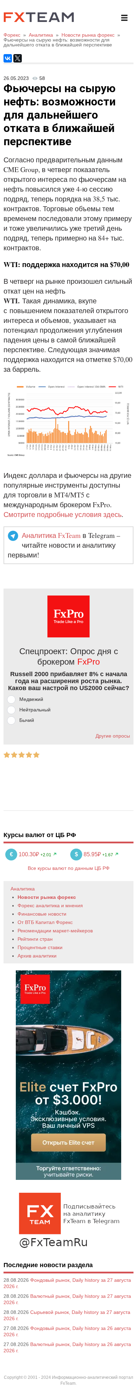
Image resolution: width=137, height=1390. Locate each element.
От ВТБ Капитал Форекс (45, 922)
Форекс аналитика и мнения (50, 905)
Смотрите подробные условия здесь (63, 514)
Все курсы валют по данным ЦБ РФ (69, 868)
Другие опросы (113, 736)
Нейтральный (35, 709)
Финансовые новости (42, 914)
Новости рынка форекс (47, 897)
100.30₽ (25, 854)
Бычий (26, 720)
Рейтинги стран (35, 939)
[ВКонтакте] (8, 58)
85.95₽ (88, 854)
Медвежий (31, 699)
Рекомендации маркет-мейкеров (55, 930)
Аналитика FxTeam (51, 535)
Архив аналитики (37, 956)
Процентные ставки (40, 947)
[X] (17, 58)
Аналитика (23, 889)
